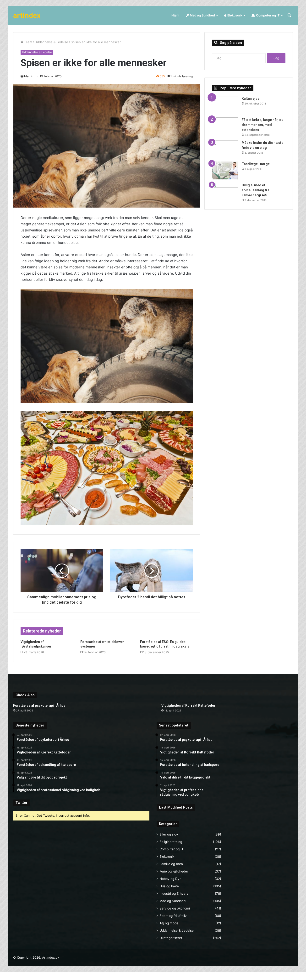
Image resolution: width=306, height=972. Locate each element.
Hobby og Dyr (170, 879)
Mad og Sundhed (202, 15)
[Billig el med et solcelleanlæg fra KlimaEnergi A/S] (225, 192)
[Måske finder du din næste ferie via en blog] (225, 149)
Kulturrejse (250, 98)
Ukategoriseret (170, 938)
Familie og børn (171, 864)
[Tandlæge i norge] (225, 170)
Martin (28, 76)
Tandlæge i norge (256, 164)
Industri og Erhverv (174, 893)
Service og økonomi (174, 908)
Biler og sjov (168, 834)
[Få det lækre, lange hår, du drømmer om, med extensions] (225, 126)
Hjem (175, 15)
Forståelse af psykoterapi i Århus (39, 705)
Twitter (21, 802)
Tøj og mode (168, 923)
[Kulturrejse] (225, 105)
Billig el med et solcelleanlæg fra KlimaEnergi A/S (255, 190)
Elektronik (234, 15)
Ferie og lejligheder (173, 871)
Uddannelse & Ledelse (51, 42)
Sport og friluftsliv (173, 916)
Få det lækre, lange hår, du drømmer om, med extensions (262, 125)
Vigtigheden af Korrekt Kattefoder (188, 705)
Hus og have (169, 886)
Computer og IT (267, 15)
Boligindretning (170, 842)
